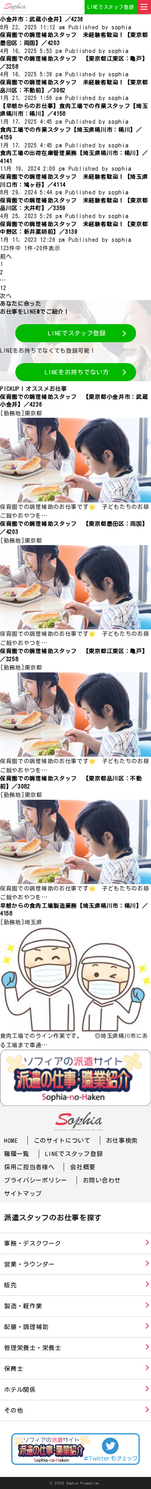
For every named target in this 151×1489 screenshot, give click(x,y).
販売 (10, 1285)
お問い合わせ (102, 1180)
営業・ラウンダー (29, 1264)
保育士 (13, 1369)
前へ (6, 256)
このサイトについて (62, 1141)
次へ (6, 296)
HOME (11, 1141)
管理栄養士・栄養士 (32, 1348)
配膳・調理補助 (26, 1327)
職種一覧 (16, 1154)
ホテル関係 (20, 1390)
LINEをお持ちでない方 (77, 372)
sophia (122, 27)
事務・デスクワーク (32, 1243)
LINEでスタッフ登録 (110, 6)
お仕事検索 (122, 1141)
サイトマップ (23, 1194)
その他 (13, 1410)
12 (3, 288)
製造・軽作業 (23, 1306)
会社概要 (82, 1167)
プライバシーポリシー (35, 1180)
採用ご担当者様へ (29, 1167)
